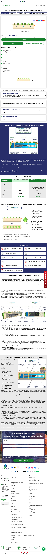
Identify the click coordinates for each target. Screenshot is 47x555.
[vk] (29, 467)
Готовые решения (33, 477)
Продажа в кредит (14, 512)
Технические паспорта (15, 526)
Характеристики (4, 13)
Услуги (12, 498)
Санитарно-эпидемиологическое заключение (10, 266)
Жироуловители (32, 500)
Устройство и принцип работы (38, 13)
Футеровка (13, 506)
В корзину (24, 39)
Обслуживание (14, 504)
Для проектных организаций (17, 524)
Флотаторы (31, 506)
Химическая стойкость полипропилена (19, 527)
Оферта (12, 530)
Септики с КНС (32, 496)
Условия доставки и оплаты (16, 521)
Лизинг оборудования (15, 515)
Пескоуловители (32, 497)
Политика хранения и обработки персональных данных (23, 535)
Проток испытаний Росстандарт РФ (34, 257)
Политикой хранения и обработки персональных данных (20, 456)
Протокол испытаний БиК (9, 257)
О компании (13, 477)
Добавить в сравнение (24, 31)
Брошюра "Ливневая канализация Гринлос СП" (12, 249)
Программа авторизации (16, 540)
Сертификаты (13, 483)
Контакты (44, 5)
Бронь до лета (14, 509)
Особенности (20, 13)
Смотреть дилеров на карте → (5, 500)
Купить (13, 43)
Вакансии (13, 479)
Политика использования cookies (18, 533)
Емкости (30, 484)
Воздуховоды (32, 509)
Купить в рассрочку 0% (16, 511)
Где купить (13, 491)
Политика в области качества (17, 482)
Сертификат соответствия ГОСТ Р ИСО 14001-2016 (37, 262)
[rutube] (26, 467)
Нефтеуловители (32, 503)
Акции (12, 490)
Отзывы (12, 488)
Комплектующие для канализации (36, 505)
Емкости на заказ (14, 508)
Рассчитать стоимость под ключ (34, 43)
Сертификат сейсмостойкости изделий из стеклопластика (36, 253)
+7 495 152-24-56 (5, 5)
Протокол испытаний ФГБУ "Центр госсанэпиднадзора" (34, 266)
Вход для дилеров (14, 542)
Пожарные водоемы (33, 492)
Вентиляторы (32, 512)
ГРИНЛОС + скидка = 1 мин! (45, 279)
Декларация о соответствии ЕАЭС (11, 261)
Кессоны (30, 502)
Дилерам (12, 539)
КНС (30, 490)
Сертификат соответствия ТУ (10, 253)
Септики (30, 493)
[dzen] (38, 467)
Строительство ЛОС (15, 514)
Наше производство (15, 480)
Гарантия (13, 485)
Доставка (13, 501)
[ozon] (12, 467)
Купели (30, 515)
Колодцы (31, 499)
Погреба (30, 508)
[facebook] (35, 467)
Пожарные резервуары (34, 487)
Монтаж (12, 503)
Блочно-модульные (33, 489)
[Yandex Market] (15, 467)
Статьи (12, 494)
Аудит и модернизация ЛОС (17, 517)
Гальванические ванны (34, 514)
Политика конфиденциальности (17, 532)
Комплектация (27, 13)
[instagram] (32, 467)
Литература (13, 529)
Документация (39, 5)
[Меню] (1, 1)
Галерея (12, 486)
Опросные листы (14, 522)
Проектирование (14, 500)
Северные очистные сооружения (36, 483)
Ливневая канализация (34, 495)
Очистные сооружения (34, 480)
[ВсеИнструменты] (18, 467)
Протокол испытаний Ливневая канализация (13, 270)
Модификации (13, 13)
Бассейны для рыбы (33, 482)
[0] (20, 553)
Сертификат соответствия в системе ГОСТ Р (9, 548)
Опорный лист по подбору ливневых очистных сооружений (35, 249)
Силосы (30, 486)
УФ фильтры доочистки (34, 479)
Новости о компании (15, 493)
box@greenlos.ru (5, 484)
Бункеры (31, 511)
